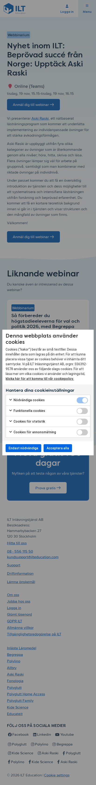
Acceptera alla (58, 448)
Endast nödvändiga (23, 448)
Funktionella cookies (29, 411)
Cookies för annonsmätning (34, 432)
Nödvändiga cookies (29, 400)
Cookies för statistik (29, 421)
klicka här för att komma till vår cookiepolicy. (40, 379)
